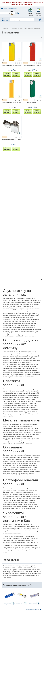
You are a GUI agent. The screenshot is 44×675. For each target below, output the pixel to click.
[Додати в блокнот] (7, 74)
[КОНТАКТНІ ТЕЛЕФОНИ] (40, 19)
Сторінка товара (9, 604)
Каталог (14, 28)
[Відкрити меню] (4, 19)
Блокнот (38, 14)
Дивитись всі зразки (32, 609)
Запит (30, 14)
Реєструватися (12, 8)
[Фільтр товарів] (7, 20)
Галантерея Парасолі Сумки (30, 28)
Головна (6, 28)
